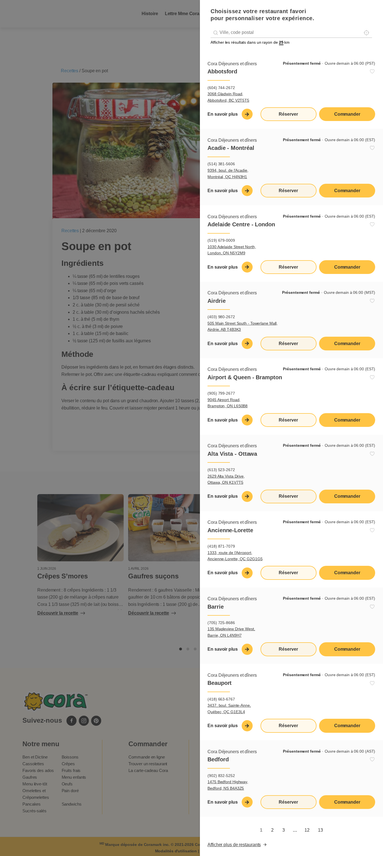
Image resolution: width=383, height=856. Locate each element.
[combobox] (291, 32)
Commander (347, 114)
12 (307, 830)
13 (320, 830)
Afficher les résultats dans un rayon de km (250, 42)
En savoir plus (222, 114)
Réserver (288, 114)
